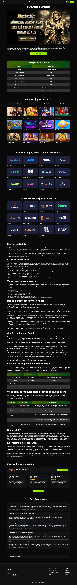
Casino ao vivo (29, 103)
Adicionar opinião (62, 470)
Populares (14, 103)
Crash (45, 103)
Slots (61, 103)
